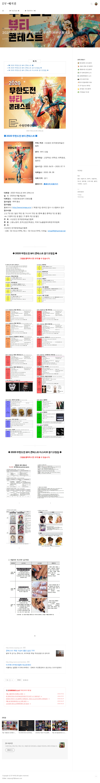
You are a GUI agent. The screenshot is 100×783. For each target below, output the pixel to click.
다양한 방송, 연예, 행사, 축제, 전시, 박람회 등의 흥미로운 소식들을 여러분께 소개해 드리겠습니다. (31, 746)
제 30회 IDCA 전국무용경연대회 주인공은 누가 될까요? (23, 696)
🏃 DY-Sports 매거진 (84, 85)
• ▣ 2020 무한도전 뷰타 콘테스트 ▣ (20, 65)
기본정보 (80, 184)
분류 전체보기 (81, 59)
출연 (79, 178)
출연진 (95, 181)
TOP (96, 776)
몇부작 (88, 178)
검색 (91, 3)
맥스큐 (79, 181)
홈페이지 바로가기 (51, 184)
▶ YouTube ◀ (14, 11)
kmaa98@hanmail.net (57, 231)
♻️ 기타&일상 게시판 (83, 92)
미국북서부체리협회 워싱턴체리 (18, 665)
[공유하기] (10, 680)
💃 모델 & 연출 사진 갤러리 (85, 66)
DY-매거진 (9, 3)
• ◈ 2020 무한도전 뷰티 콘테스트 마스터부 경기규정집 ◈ (28, 70)
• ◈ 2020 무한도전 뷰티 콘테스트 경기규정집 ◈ (24, 68)
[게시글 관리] (12, 680)
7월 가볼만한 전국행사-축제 (14, 694)
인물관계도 (94, 178)
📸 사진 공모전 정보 (83, 79)
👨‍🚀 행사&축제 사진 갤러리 (85, 63)
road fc (85, 184)
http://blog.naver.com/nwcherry (16, 662)
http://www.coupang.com (14, 648)
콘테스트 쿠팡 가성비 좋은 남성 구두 (20, 651)
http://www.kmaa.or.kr (21, 207)
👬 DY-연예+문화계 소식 (84, 72)
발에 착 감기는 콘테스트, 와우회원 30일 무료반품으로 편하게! (28, 653)
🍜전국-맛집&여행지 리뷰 (85, 82)
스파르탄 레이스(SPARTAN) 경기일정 (17, 703)
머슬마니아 (83, 178)
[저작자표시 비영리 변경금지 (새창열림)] (25, 680)
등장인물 (84, 181)
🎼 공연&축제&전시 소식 (13, 690)
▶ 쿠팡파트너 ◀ (30, 11)
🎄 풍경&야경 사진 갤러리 (85, 69)
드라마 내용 (90, 181)
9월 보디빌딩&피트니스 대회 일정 (16, 701)
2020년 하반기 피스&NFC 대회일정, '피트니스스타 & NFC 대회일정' (27, 699)
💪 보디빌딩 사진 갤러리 (84, 89)
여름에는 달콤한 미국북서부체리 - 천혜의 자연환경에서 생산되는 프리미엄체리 (34, 667)
